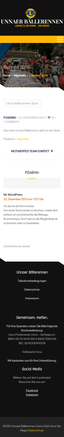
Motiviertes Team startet (30, 151)
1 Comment (12, 122)
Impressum (32, 298)
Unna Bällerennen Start (22, 103)
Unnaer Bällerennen (32, 21)
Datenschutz (32, 289)
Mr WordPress (13, 194)
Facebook (32, 390)
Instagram (32, 395)
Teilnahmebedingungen (32, 281)
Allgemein (23, 139)
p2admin (10, 118)
